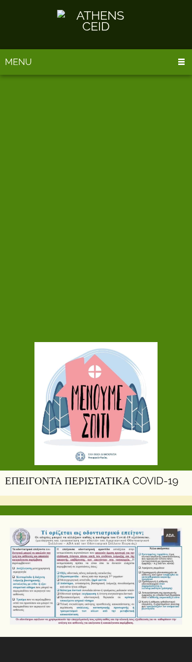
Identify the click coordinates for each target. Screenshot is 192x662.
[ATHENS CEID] (96, 24)
